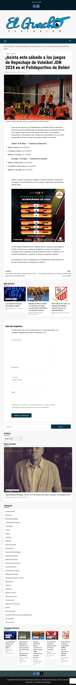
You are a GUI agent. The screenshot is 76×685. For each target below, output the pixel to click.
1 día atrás (20, 308)
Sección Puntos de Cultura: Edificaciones (18, 615)
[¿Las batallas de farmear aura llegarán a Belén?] (15, 294)
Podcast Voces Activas (12, 604)
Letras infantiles (10, 567)
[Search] (70, 40)
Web (13, 392)
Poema (7, 607)
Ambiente (8, 515)
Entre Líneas (9, 548)
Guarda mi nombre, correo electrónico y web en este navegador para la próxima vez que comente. (33, 406)
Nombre (15, 367)
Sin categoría (9, 618)
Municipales (9, 581)
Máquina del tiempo (11, 574)
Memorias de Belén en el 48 (12, 490)
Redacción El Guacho (12, 72)
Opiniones (8, 589)
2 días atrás (23, 661)
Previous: (20, 273)
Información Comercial (12, 563)
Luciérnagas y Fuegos (12, 570)
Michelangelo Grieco (11, 308)
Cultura (7, 533)
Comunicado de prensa (12, 522)
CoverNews (37, 682)
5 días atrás (67, 312)
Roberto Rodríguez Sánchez (36, 312)
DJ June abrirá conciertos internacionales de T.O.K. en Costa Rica (51, 645)
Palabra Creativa (10, 592)
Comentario (16, 340)
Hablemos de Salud (11, 556)
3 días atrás (32, 314)
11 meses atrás (22, 497)
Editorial (8, 541)
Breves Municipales (11, 519)
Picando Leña (9, 600)
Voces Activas (10, 622)
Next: (54, 273)
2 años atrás (22, 72)
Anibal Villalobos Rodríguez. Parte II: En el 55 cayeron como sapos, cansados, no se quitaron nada (37, 495)
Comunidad (8, 299)
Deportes (8, 53)
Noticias (13, 53)
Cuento (7, 530)
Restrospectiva (10, 611)
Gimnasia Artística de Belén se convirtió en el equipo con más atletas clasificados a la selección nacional (37, 649)
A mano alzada (10, 511)
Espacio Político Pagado (13, 552)
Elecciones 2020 (10, 544)
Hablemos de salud (11, 559)
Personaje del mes (11, 596)
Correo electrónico (17, 379)
